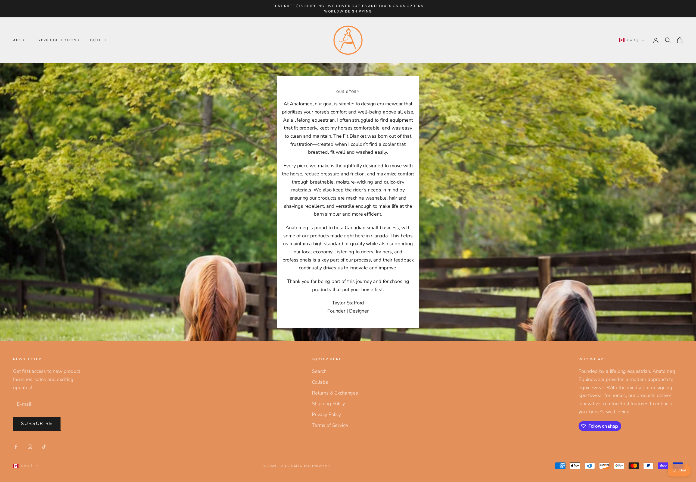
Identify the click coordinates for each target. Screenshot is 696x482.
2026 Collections (59, 40)
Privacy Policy (326, 414)
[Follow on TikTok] (44, 446)
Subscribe (37, 423)
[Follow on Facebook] (15, 446)
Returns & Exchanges (335, 393)
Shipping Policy (328, 403)
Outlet (98, 40)
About (20, 40)
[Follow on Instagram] (30, 446)
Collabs (320, 382)
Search (319, 371)
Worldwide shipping (348, 11)
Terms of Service (330, 425)
